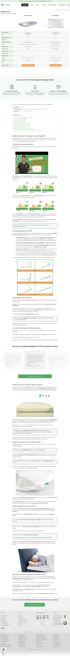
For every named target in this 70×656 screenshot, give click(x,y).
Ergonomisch (20, 111)
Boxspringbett (3, 643)
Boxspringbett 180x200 (5, 638)
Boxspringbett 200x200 (5, 636)
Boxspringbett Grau (21, 643)
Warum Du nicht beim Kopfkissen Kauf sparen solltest (23, 128)
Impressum (24, 631)
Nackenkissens (47, 250)
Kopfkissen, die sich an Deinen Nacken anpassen (22, 124)
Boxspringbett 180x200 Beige (6, 644)
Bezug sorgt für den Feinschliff (19, 121)
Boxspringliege (38, 641)
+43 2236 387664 (53, 5)
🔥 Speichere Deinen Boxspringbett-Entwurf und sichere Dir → (35, 1)
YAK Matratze (3, 617)
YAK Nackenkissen (4, 622)
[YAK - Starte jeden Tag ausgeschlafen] (5, 5)
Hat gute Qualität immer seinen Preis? (20, 127)
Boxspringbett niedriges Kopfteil (41, 639)
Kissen (64, 9)
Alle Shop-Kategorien (4, 625)
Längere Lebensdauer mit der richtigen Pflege (22, 125)
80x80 (23, 107)
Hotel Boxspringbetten (40, 646)
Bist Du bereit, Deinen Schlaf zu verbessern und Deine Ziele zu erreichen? (27, 130)
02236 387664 (57, 620)
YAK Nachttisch (3, 619)
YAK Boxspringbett (4, 615)
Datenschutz (31, 631)
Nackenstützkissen (56, 641)
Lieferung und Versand (22, 619)
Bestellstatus (20, 617)
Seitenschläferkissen (26, 109)
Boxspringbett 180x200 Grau (5, 646)
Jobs (46, 631)
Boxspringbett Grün (21, 641)
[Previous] (1, 360)
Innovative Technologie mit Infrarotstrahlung (21, 123)
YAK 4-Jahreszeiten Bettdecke (6, 624)
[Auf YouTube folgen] (60, 624)
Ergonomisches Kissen (57, 646)
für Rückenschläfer (34, 109)
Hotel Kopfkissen (18, 526)
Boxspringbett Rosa (21, 644)
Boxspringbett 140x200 (5, 641)
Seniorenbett (38, 644)
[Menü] (5, 648)
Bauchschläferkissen (43, 109)
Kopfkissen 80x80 (56, 638)
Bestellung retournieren (22, 622)
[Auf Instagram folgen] (57, 624)
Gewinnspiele (41, 631)
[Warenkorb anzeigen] (68, 5)
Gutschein (20, 624)
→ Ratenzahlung (39, 619)
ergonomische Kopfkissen (22, 425)
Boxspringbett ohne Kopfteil (40, 638)
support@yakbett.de (58, 617)
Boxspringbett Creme (22, 639)
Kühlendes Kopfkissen (28, 111)
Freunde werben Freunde (22, 620)
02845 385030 (57, 618)
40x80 (20, 107)
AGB (36, 631)
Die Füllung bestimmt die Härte (19, 120)
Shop (62, 9)
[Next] (69, 360)
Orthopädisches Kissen (57, 643)
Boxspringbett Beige (21, 638)
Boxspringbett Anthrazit (22, 636)
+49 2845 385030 (53, 4)
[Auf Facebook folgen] (54, 624)
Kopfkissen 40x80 (56, 636)
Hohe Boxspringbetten (40, 643)
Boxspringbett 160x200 (5, 639)
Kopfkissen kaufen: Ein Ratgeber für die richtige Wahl (23, 117)
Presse (19, 625)
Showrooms (20, 615)
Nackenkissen (55, 639)
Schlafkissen (38, 444)
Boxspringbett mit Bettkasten (41, 636)
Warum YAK (44, 4)
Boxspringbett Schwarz (22, 646)
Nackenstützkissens (20, 251)
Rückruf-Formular (57, 621)
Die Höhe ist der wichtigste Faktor (19, 118)
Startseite (59, 9)
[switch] (3, 654)
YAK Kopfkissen (48, 139)
